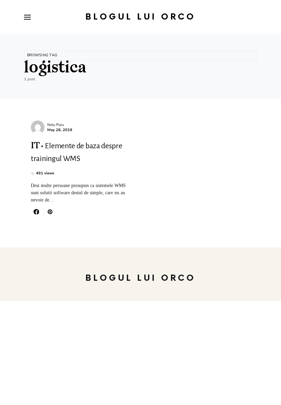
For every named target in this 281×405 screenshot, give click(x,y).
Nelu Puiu (55, 124)
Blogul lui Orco (140, 17)
